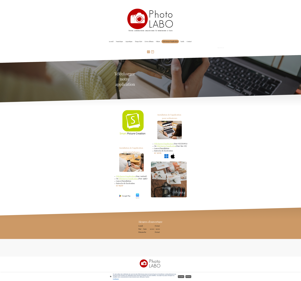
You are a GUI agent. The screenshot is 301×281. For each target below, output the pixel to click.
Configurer (116, 279)
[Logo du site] (150, 19)
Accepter (181, 276)
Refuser (188, 276)
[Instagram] (148, 51)
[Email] (152, 51)
